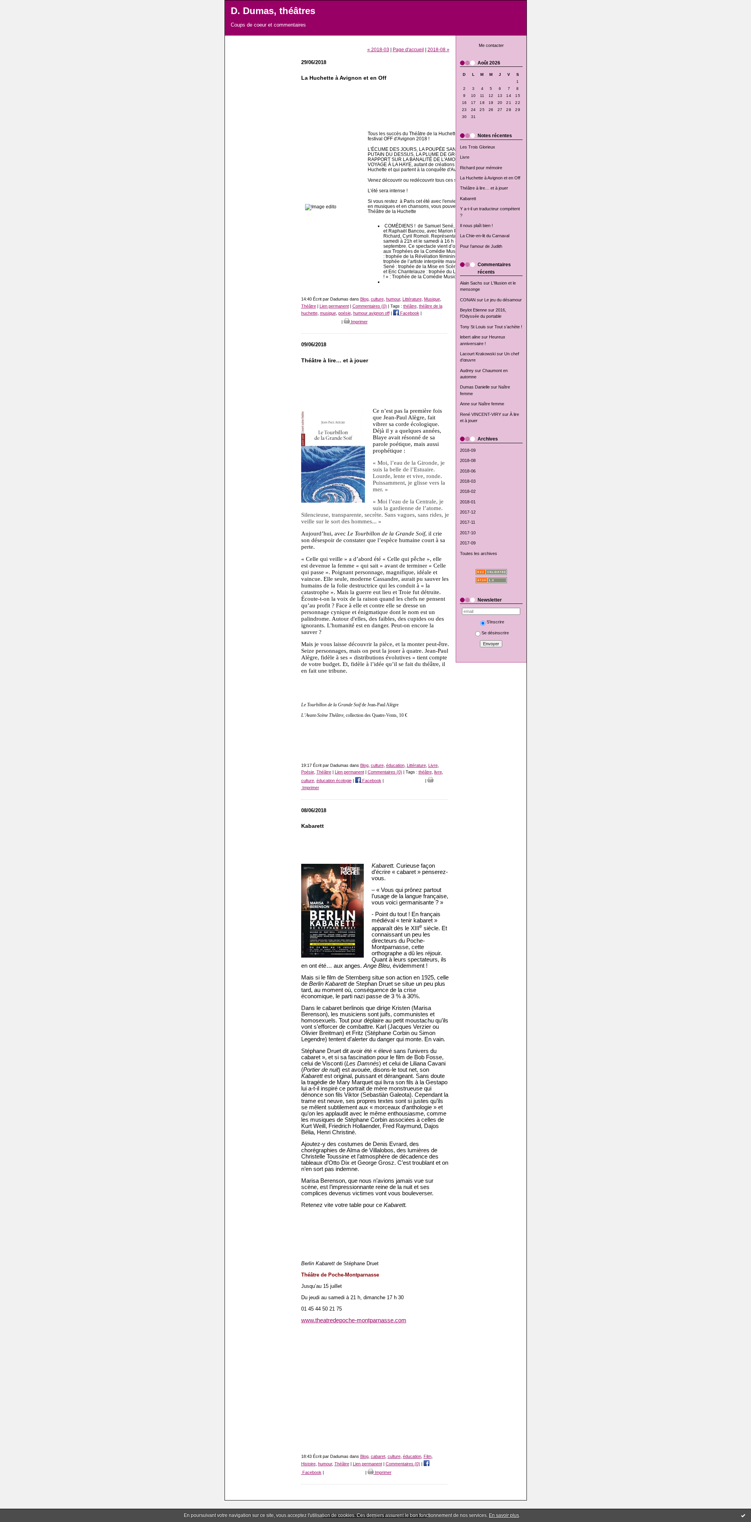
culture (377, 299)
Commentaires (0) (369, 306)
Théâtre (308, 306)
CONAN (468, 299)
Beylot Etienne (473, 310)
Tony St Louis (473, 326)
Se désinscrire (495, 632)
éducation (395, 765)
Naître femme (491, 403)
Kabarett (468, 198)
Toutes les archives (478, 553)
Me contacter (491, 45)
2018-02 (468, 491)
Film (427, 1456)
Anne (465, 403)
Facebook (409, 313)
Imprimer (359, 321)
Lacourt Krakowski (478, 353)
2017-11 (467, 522)
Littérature (412, 299)
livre (438, 772)
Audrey (467, 370)
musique (328, 313)
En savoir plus (504, 1515)
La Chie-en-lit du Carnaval (484, 235)
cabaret (378, 1456)
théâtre (410, 306)
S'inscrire (495, 622)
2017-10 (468, 532)
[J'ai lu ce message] (743, 1515)
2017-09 (468, 543)
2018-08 (468, 460)
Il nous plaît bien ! (476, 225)
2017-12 (468, 512)
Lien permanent (334, 306)
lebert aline (470, 337)
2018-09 (468, 450)
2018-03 (468, 481)
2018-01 (468, 502)
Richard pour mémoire (481, 167)
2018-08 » (438, 49)
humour (393, 299)
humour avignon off (371, 313)
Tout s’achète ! (508, 326)
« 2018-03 (378, 49)
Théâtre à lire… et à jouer (484, 188)
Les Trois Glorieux (477, 147)
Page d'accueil (408, 49)
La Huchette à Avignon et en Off (490, 177)
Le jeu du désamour (503, 299)
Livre (464, 157)
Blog (364, 299)
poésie (344, 313)
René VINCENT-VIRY (480, 414)
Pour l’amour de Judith (481, 246)
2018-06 (468, 471)
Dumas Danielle (475, 387)
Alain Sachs (471, 283)
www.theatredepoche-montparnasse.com (353, 1320)
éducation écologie (334, 780)
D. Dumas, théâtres (273, 11)
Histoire (308, 1463)
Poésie (307, 772)
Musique (432, 299)
